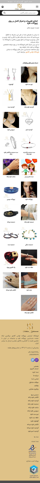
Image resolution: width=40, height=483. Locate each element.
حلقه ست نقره (34, 418)
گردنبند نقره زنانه (33, 401)
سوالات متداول (34, 382)
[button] (37, 6)
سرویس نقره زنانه (33, 411)
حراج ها (10, 1)
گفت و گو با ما (18, 1)
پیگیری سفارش (34, 389)
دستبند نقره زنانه (33, 404)
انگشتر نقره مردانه (33, 424)
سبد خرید (35, 372)
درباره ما (36, 375)
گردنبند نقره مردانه (32, 428)
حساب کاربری (28, 1)
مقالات (36, 386)
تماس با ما (35, 379)
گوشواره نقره (34, 421)
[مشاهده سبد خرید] (2, 7)
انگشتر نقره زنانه (33, 397)
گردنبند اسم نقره (33, 431)
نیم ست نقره (34, 414)
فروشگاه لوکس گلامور (32, 52)
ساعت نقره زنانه (33, 407)
